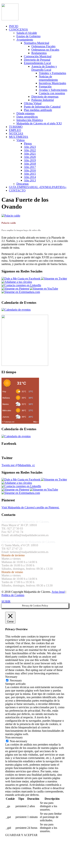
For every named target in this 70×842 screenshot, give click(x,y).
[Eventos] (16, 309)
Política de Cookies (12, 595)
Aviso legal (58, 591)
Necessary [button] (11, 676)
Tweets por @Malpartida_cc (18, 465)
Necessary (16, 680)
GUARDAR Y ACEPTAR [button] (21, 835)
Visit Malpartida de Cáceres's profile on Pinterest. (30, 507)
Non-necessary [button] (14, 737)
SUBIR (5, 601)
